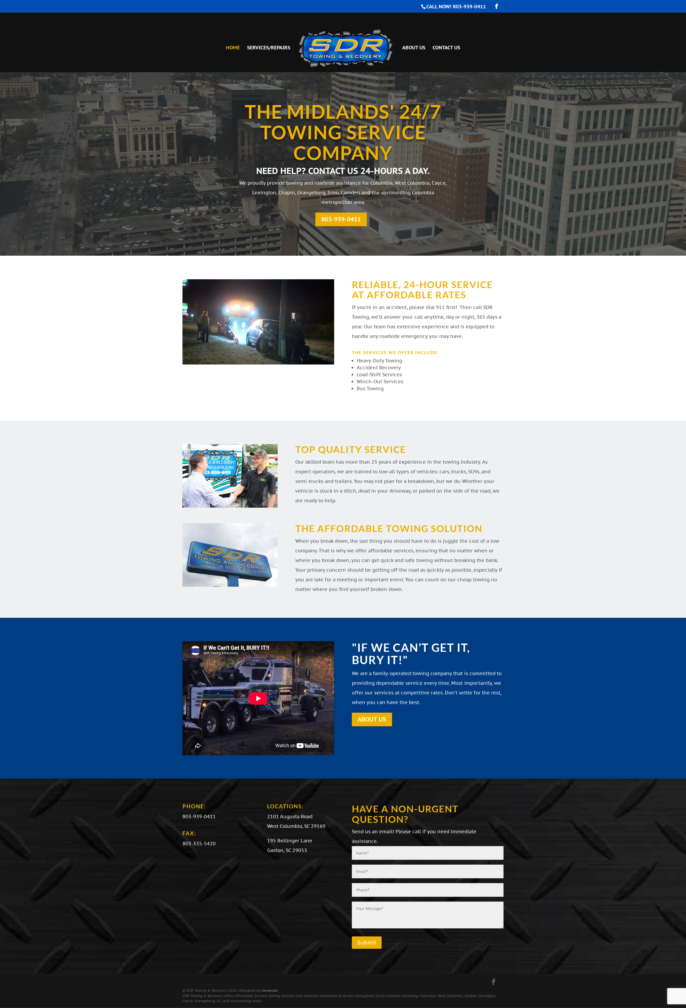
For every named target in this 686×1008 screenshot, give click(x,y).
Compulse (270, 990)
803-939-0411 (341, 219)
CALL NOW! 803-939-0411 (456, 6)
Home (233, 48)
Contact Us (446, 48)
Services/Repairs (268, 48)
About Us (413, 48)
